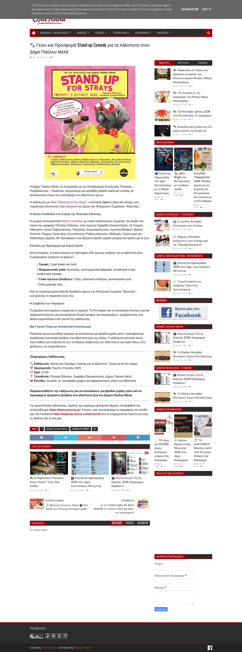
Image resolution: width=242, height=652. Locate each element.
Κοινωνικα (142, 32)
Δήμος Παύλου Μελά (57, 429)
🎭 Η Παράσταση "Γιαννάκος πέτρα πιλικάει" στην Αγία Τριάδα (46, 482)
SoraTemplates (49, 647)
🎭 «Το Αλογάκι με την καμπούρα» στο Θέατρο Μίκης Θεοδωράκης (190, 96)
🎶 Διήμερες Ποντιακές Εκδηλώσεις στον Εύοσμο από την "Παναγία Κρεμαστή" (190, 240)
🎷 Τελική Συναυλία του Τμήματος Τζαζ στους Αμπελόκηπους (187, 285)
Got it (206, 9)
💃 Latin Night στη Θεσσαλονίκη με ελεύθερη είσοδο (182, 181)
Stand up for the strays (72, 202)
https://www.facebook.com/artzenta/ (77, 414)
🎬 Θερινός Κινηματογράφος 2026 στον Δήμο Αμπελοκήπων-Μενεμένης (87, 482)
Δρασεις (82, 32)
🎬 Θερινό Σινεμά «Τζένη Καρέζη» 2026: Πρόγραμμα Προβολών (127, 482)
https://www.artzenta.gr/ (64, 409)
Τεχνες (100, 32)
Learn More (190, 9)
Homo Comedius (72, 221)
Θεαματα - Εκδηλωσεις (54, 32)
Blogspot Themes (83, 647)
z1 (95, 429)
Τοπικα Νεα (120, 32)
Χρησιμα (162, 32)
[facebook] (209, 648)
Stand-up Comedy (80, 429)
